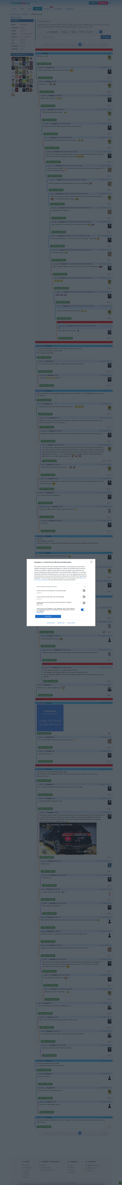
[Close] (92, 562)
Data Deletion (51, 623)
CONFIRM (48, 616)
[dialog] (61, 592)
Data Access (61, 623)
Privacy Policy (71, 623)
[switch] (83, 590)
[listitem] (61, 587)
